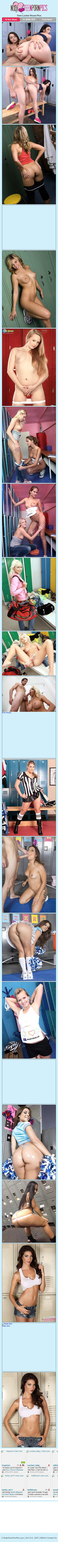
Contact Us (52, 1538)
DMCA (43, 1538)
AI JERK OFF (29, 19)
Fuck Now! (47, 19)
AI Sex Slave (11, 19)
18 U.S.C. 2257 (32, 1538)
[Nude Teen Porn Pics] (29, 8)
